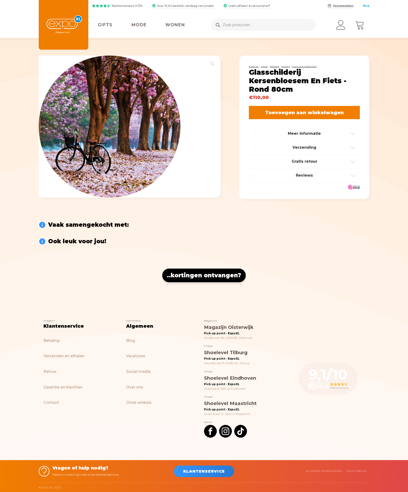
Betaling (51, 340)
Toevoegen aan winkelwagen (304, 112)
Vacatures (135, 356)
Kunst (285, 66)
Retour (50, 371)
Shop (264, 66)
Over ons (134, 387)
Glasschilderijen (304, 66)
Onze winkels (139, 402)
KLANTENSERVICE (204, 471)
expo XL (254, 66)
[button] (212, 63)
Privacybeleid (357, 471)
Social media (138, 371)
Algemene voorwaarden (324, 471)
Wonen (274, 66)
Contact (51, 402)
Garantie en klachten (63, 387)
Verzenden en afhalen (64, 356)
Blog (366, 5)
